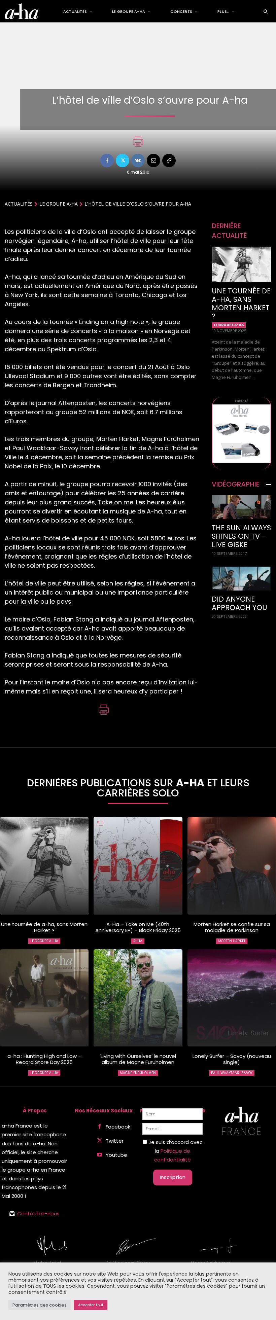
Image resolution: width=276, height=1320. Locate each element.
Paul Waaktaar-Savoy (231, 1072)
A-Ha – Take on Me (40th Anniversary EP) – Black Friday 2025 (138, 927)
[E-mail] (153, 160)
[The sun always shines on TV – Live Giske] (241, 507)
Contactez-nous (38, 1213)
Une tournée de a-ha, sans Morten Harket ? (241, 303)
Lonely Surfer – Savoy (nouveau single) (232, 1059)
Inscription (172, 1177)
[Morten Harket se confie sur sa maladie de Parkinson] (231, 866)
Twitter (115, 1140)
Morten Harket (231, 940)
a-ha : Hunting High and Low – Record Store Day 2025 (44, 1059)
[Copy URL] (169, 160)
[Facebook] (107, 160)
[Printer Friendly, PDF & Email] (138, 145)
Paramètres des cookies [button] (39, 1305)
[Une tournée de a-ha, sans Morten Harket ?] (241, 264)
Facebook (118, 1126)
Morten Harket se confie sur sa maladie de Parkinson (232, 927)
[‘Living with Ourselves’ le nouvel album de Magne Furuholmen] (138, 998)
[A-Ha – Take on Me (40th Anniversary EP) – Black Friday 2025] (138, 866)
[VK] (138, 160)
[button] (265, 11)
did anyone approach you (239, 603)
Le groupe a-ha (58, 204)
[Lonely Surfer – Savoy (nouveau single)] (231, 998)
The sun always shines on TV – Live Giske (241, 536)
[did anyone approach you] (241, 579)
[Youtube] (99, 1155)
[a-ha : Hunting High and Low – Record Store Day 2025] (44, 998)
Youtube (116, 1154)
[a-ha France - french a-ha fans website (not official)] (21, 11)
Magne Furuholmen (138, 1072)
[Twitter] (122, 160)
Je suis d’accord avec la (175, 1151)
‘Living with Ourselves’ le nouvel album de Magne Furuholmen (138, 1059)
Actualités (19, 204)
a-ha (137, 940)
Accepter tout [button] (90, 1305)
